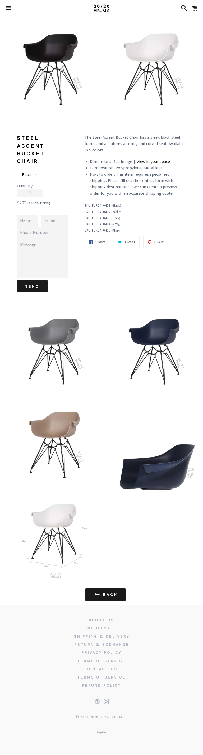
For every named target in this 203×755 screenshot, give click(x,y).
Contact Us (101, 669)
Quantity (25, 186)
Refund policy (101, 685)
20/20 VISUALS (113, 717)
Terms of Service (101, 660)
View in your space (153, 161)
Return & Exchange (101, 644)
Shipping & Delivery (102, 636)
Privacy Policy (101, 652)
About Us (101, 620)
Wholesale (101, 628)
